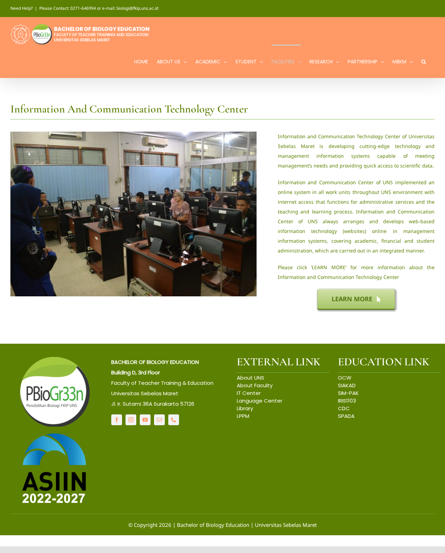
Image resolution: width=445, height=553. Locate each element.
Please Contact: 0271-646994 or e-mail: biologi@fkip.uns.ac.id (98, 8)
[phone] (173, 419)
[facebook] (116, 419)
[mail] (159, 419)
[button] (423, 61)
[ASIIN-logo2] (55, 434)
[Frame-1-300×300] (55, 360)
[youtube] (145, 419)
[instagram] (131, 419)
